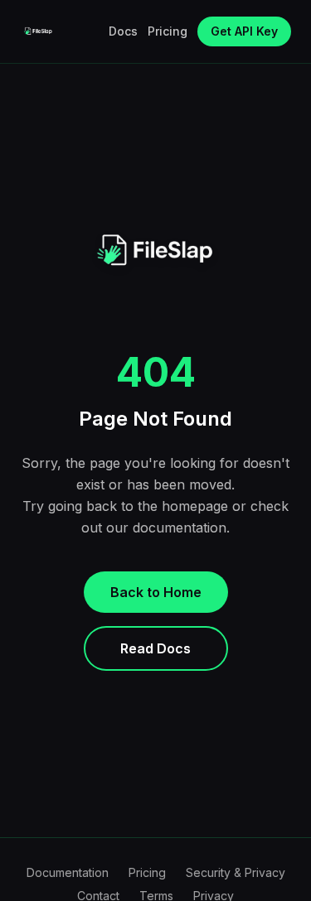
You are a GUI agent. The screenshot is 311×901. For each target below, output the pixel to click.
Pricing (167, 31)
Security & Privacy (235, 872)
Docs (123, 31)
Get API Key (244, 31)
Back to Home (156, 592)
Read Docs (155, 648)
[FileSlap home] (38, 31)
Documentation (68, 872)
